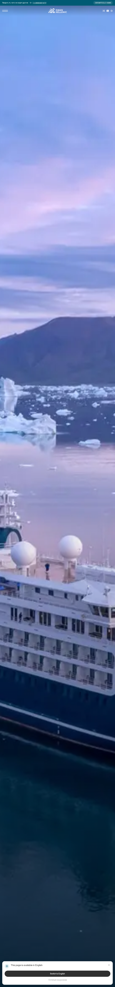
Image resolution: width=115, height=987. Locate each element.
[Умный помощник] (104, 11)
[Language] (112, 11)
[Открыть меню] (5, 10)
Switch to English (57, 974)
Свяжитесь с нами (103, 3)
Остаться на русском (57, 980)
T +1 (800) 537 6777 (39, 3)
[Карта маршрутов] (108, 11)
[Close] (109, 965)
